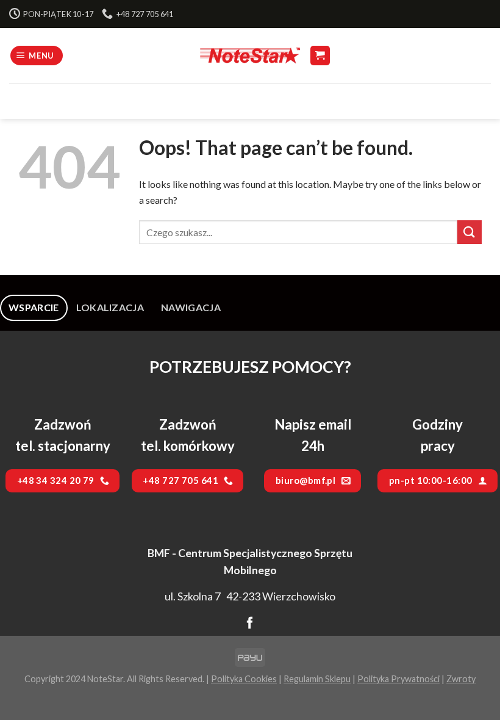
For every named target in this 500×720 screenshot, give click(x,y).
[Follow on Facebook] (250, 623)
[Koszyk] (320, 56)
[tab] (34, 307)
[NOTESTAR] (250, 55)
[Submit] (469, 232)
